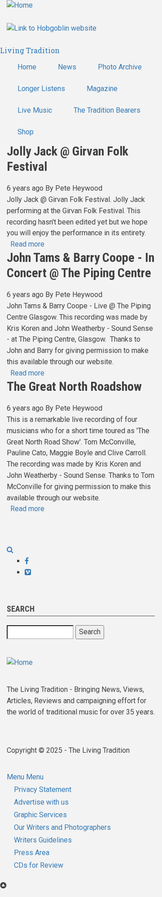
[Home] (20, 5)
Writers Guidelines (43, 840)
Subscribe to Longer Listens (10, 529)
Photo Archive (120, 67)
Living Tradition (30, 50)
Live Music (35, 110)
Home (27, 67)
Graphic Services (40, 814)
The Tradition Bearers (107, 110)
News (67, 67)
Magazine (102, 88)
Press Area (31, 852)
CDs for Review (38, 865)
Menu (15, 777)
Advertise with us (41, 802)
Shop (26, 132)
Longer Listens (41, 88)
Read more (27, 244)
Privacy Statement (42, 789)
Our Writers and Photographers (62, 827)
